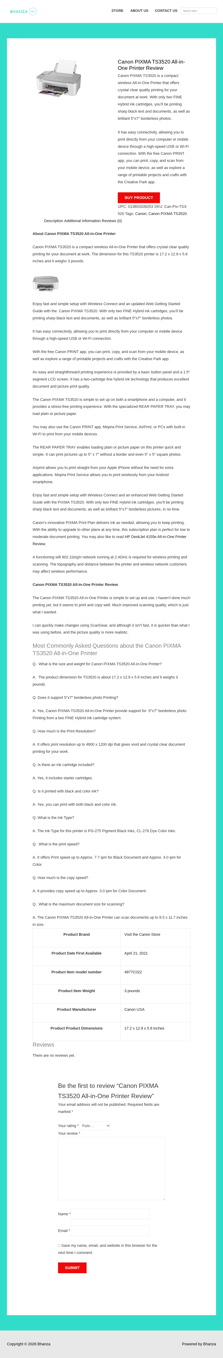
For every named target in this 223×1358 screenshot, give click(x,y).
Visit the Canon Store (142, 934)
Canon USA (134, 1009)
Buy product (139, 197)
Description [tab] (53, 221)
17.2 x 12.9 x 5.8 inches (144, 1028)
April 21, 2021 (136, 953)
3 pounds (132, 991)
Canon (140, 213)
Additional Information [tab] (82, 221)
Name (64, 1214)
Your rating (68, 1126)
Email (64, 1231)
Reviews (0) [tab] (112, 221)
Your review (69, 1133)
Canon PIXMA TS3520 (167, 213)
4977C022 (133, 972)
